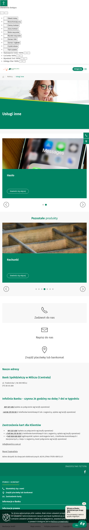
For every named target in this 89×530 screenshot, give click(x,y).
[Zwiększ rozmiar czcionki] (21, 55)
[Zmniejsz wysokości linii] (22, 58)
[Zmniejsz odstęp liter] (20, 61)
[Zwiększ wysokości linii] (25, 58)
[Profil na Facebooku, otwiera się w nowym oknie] (85, 472)
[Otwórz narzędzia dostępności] (3, 3)
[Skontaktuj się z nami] (86, 135)
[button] (85, 69)
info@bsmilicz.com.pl (11, 444)
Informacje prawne (11, 508)
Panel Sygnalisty (10, 451)
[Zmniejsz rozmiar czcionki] (17, 55)
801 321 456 (12, 431)
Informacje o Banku (11, 501)
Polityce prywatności (59, 521)
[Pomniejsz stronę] (25, 53)
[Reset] (2, 13)
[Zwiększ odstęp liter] (23, 61)
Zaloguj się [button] (78, 69)
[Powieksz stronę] (28, 53)
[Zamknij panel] (6, 13)
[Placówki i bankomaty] (86, 141)
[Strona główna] (3, 77)
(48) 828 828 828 (14, 436)
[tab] (43, 204)
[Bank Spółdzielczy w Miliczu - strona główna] (11, 69)
